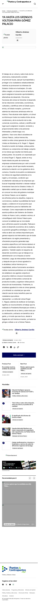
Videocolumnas (6, 590)
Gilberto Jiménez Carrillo (24, 330)
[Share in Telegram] (11, 347)
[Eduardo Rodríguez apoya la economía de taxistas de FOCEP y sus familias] (6, 393)
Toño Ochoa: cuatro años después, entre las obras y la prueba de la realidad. (23, 404)
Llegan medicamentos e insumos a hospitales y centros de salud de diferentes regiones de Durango (23, 444)
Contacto (11, 596)
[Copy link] (18, 347)
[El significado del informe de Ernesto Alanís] (6, 419)
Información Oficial (23, 593)
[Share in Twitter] (7, 347)
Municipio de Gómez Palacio (19, 436)
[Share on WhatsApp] (14, 347)
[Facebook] (17, 40)
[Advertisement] (19, 465)
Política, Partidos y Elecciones (20, 396)
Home (3, 10)
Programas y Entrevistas (17, 590)
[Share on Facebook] (4, 347)
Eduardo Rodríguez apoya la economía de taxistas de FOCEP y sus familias (22, 391)
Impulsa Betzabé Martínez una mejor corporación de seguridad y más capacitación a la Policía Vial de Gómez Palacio (23, 431)
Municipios (32, 593)
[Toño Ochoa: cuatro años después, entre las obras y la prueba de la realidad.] (6, 406)
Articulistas (5, 596)
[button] (3, 4)
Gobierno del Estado (17, 448)
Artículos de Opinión (12, 10)
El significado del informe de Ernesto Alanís (21, 416)
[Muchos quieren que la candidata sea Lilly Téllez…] (27, 370)
